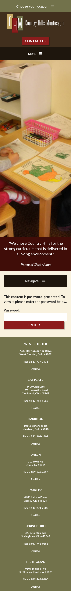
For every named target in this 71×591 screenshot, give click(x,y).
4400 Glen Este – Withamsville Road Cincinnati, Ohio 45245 (35, 390)
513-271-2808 (39, 507)
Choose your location (32, 6)
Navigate (32, 281)
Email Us (35, 368)
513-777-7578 (39, 361)
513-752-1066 (39, 400)
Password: (12, 310)
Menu (32, 54)
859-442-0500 (39, 579)
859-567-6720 (39, 472)
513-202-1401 (39, 436)
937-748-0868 (39, 543)
